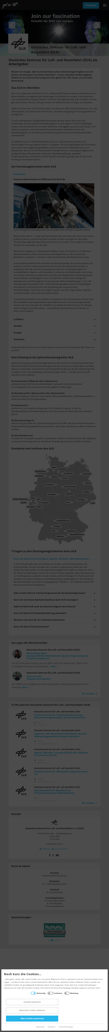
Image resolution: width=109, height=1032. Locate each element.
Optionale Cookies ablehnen (32, 1010)
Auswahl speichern (32, 1002)
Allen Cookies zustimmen (32, 1018)
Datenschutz (40, 1027)
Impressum (51, 1027)
